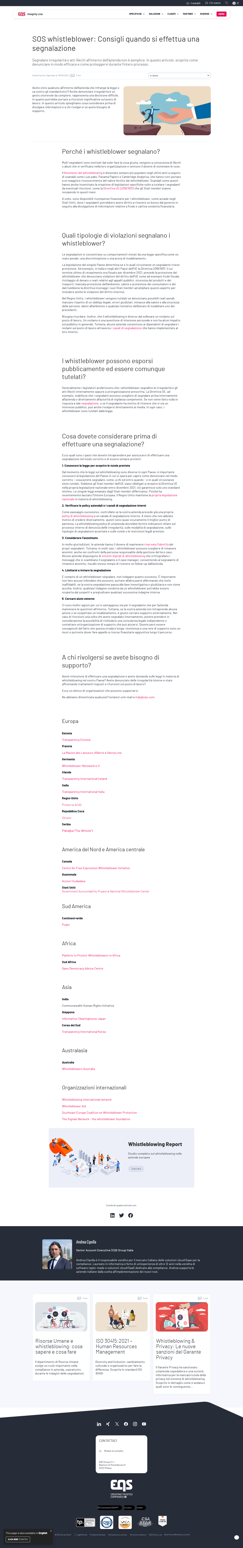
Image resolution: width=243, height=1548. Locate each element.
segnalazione (90, 403)
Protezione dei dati (97, 1535)
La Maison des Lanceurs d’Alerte (83, 753)
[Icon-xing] (108, 1424)
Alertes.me (114, 753)
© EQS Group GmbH (63, 1535)
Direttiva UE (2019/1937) (118, 188)
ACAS (78, 805)
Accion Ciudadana (73, 881)
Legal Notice (82, 1535)
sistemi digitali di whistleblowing (123, 556)
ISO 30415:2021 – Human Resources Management (116, 1346)
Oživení (66, 818)
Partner (188, 14)
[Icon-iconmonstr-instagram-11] (135, 1424)
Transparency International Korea (84, 1031)
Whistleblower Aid (74, 1106)
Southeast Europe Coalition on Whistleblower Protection (99, 1112)
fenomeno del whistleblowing (83, 173)
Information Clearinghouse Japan (84, 1018)
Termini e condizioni (138, 1535)
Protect (67, 805)
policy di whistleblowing (78, 516)
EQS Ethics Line (155, 1535)
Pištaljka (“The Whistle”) (77, 830)
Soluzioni (154, 14)
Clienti (171, 14)
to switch (18, 1539)
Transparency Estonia (76, 739)
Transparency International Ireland (84, 778)
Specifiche (135, 14)
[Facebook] (126, 1424)
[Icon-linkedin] (99, 1424)
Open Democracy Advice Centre (82, 968)
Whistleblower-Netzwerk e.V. (81, 766)
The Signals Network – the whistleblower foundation (96, 1119)
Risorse (204, 14)
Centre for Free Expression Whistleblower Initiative (96, 868)
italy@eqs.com (144, 697)
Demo (221, 14)
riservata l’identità (156, 544)
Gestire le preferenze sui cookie (177, 1535)
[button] (208, 75)
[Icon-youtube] (144, 1424)
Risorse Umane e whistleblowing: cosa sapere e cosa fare (58, 1346)
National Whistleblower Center (129, 891)
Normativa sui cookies (117, 1535)
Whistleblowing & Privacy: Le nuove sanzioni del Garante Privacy (178, 1349)
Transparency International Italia (83, 792)
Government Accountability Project (84, 891)
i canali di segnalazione (127, 328)
